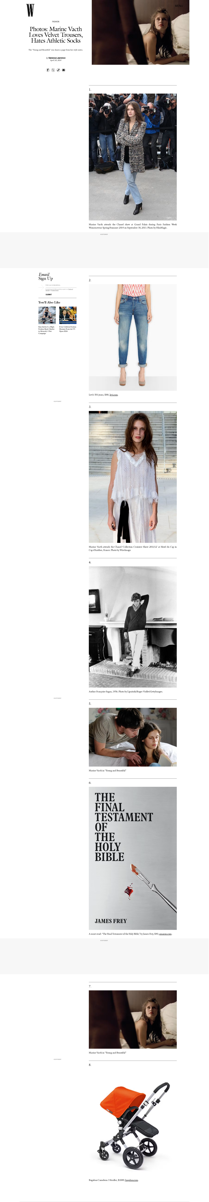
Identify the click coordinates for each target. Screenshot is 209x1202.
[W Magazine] (30, 10)
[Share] (48, 70)
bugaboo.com (131, 1180)
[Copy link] (58, 70)
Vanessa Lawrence (56, 57)
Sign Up (45, 276)
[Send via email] (63, 70)
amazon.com (165, 934)
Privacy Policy (55, 290)
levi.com (114, 394)
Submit (49, 294)
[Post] (53, 70)
